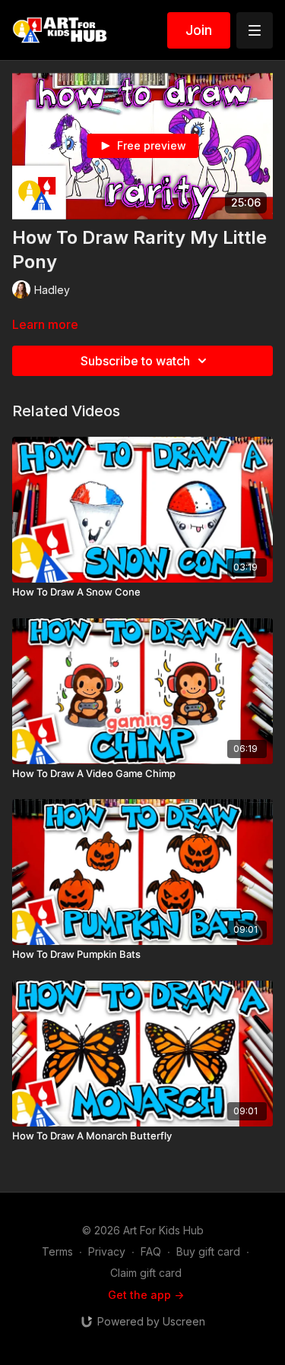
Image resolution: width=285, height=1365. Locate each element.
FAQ (151, 1251)
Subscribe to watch (135, 360)
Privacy (106, 1251)
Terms (57, 1251)
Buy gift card (208, 1251)
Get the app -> (146, 1294)
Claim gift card (146, 1272)
